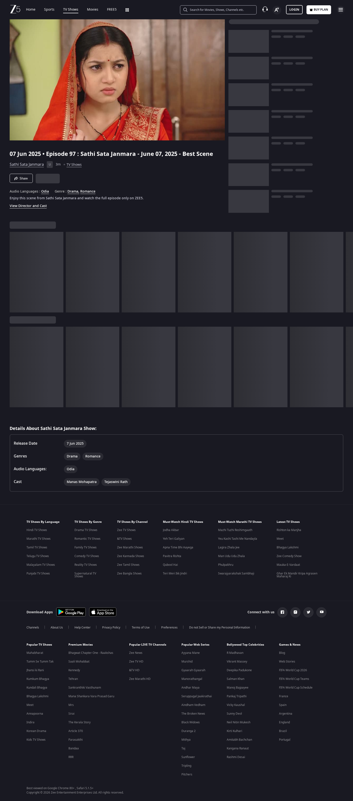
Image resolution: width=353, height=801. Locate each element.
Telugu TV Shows (38, 556)
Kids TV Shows (36, 740)
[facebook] (282, 612)
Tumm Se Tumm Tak (40, 661)
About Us (57, 627)
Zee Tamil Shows (128, 565)
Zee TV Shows (126, 530)
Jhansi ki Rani (35, 670)
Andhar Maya (190, 687)
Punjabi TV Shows (38, 573)
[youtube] (321, 612)
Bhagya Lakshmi (288, 547)
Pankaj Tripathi (236, 696)
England (284, 722)
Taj (183, 748)
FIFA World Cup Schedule (296, 687)
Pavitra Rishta (172, 556)
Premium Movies (80, 644)
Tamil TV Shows (37, 547)
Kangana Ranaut (238, 748)
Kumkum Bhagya (38, 679)
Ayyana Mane (190, 653)
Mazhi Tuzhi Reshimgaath (235, 530)
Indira (30, 722)
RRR (70, 757)
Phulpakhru (225, 565)
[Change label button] (277, 10)
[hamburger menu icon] (341, 10)
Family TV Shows (85, 547)
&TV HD (134, 670)
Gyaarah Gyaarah (193, 670)
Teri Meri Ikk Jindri (175, 573)
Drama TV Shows (85, 530)
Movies (92, 9)
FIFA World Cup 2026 (293, 670)
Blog (282, 653)
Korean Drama (36, 731)
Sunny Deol (234, 713)
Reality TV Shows (85, 565)
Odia (45, 191)
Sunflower (188, 757)
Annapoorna (35, 713)
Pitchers (186, 774)
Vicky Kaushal (236, 705)
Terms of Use (141, 627)
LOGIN (294, 9)
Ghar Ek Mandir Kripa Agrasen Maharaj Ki (297, 575)
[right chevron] (348, 272)
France (283, 696)
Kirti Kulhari (234, 731)
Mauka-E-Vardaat (288, 565)
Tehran (73, 679)
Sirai (71, 713)
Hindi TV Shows (37, 530)
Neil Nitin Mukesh (238, 722)
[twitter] (308, 612)
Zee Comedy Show (289, 556)
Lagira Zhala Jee (229, 547)
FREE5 (112, 9)
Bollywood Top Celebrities (245, 644)
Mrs (71, 705)
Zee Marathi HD (140, 679)
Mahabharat (35, 653)
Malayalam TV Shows (41, 565)
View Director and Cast (28, 205)
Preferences (169, 627)
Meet (280, 539)
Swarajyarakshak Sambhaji (236, 573)
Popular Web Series (195, 644)
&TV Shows (124, 539)
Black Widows (190, 722)
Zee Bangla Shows (129, 573)
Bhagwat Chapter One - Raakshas (90, 653)
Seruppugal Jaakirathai (196, 696)
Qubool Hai (170, 565)
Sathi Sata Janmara (27, 164)
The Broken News (193, 713)
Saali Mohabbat (78, 661)
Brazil (283, 731)
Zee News (135, 653)
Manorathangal (191, 679)
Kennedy (74, 670)
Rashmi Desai (236, 757)
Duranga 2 (188, 731)
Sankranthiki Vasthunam (84, 687)
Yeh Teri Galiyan (173, 539)
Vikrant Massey (237, 661)
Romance (87, 191)
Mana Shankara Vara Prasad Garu (91, 696)
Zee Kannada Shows (130, 556)
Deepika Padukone (239, 670)
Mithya (186, 740)
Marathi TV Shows (39, 539)
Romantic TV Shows (87, 539)
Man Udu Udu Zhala (231, 556)
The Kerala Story (79, 722)
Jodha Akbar (171, 530)
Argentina (285, 713)
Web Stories (287, 661)
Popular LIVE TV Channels (147, 644)
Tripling (186, 766)
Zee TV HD (136, 661)
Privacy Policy (111, 627)
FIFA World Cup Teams (294, 679)
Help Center (82, 627)
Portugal (284, 740)
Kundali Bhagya (37, 687)
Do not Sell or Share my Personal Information (219, 627)
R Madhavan (235, 653)
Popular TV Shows (39, 644)
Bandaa (73, 748)
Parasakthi (75, 740)
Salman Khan (235, 679)
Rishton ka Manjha (289, 530)
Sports (49, 9)
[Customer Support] (265, 10)
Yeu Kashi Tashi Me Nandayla (237, 539)
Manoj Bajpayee (237, 687)
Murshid (187, 661)
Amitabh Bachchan (239, 740)
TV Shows (70, 9)
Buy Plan (321, 9)
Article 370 (75, 731)
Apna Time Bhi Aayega (178, 547)
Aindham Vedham (193, 705)
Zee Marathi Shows (130, 547)
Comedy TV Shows (86, 556)
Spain (282, 705)
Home (30, 9)
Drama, (73, 191)
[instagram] (295, 612)
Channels (33, 627)
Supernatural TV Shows (85, 575)
